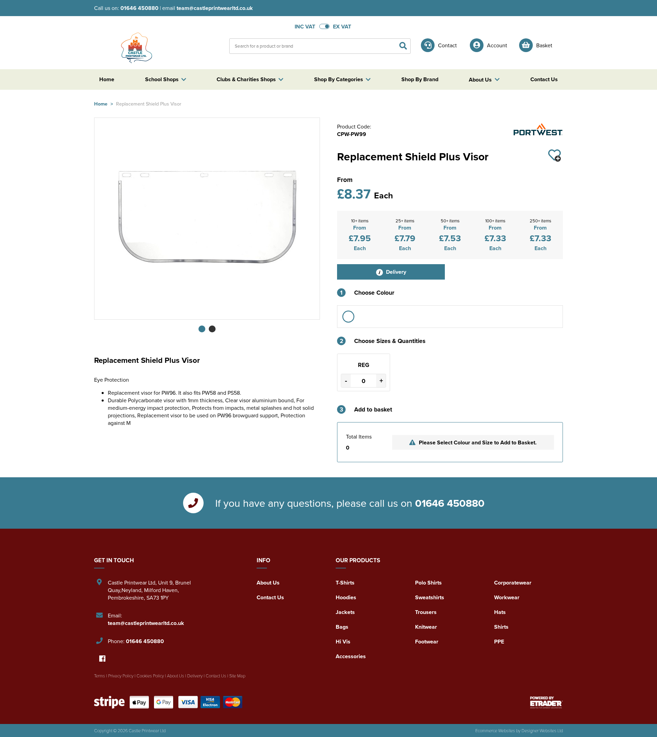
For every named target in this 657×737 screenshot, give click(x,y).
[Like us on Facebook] (102, 659)
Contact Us (270, 597)
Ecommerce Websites (495, 730)
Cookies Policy (150, 676)
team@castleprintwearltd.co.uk (215, 8)
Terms (99, 676)
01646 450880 (139, 8)
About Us (268, 583)
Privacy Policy (120, 676)
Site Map (237, 676)
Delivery (395, 272)
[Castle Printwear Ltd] (135, 45)
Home (100, 103)
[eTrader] (546, 702)
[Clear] (348, 316)
